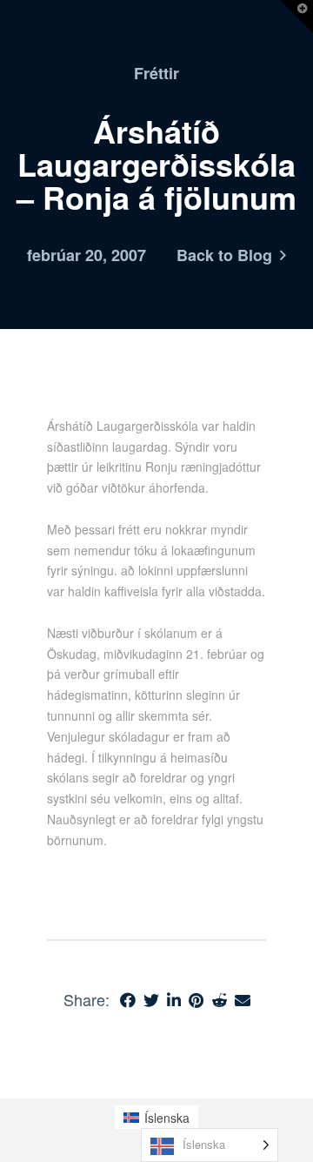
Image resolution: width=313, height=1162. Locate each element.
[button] (296, 16)
